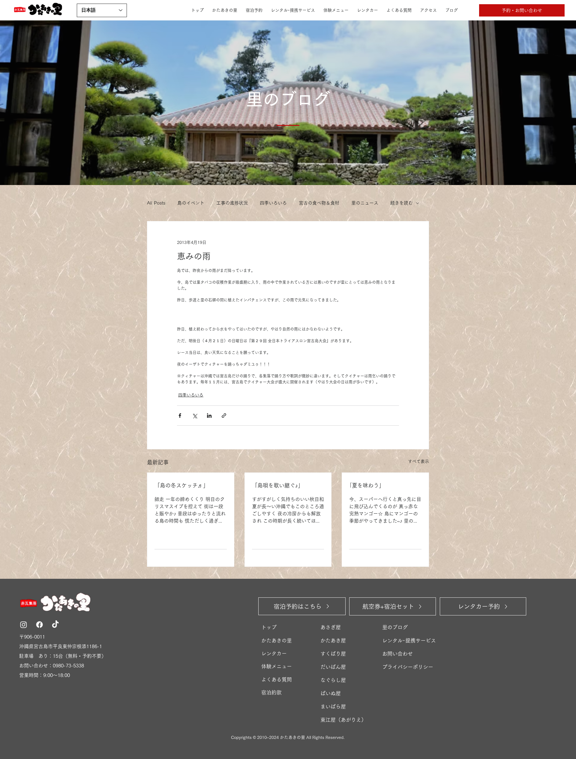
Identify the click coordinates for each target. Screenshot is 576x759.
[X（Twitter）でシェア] (194, 415)
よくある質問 (276, 679)
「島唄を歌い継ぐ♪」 (277, 485)
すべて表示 (418, 461)
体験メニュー (276, 666)
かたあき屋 (333, 640)
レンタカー (274, 653)
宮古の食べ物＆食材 (319, 203)
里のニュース (364, 203)
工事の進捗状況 (232, 203)
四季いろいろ (273, 203)
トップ (269, 627)
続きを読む (401, 203)
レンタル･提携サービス (409, 640)
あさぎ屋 (330, 627)
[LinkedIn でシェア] (209, 415)
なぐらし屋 (333, 680)
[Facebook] (39, 624)
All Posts (156, 203)
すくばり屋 (333, 653)
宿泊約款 (271, 692)
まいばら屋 (333, 706)
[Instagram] (23, 624)
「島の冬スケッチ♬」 (181, 485)
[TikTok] (55, 624)
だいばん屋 (333, 666)
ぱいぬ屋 (330, 693)
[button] (522, 10)
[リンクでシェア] (224, 415)
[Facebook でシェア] (180, 415)
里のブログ (395, 627)
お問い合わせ (397, 653)
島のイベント (190, 203)
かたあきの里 (276, 640)
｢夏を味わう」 (366, 485)
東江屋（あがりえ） (343, 719)
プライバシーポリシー (407, 666)
